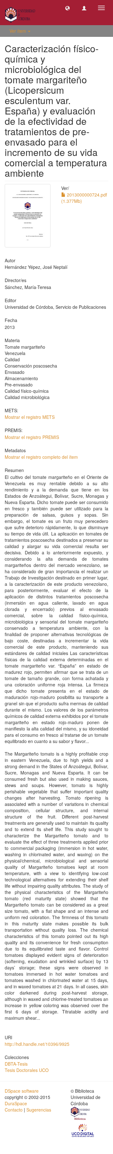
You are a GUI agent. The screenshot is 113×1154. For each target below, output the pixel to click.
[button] (67, 8)
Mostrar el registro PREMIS (32, 437)
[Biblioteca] (81, 1114)
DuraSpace (16, 1103)
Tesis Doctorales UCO (27, 1070)
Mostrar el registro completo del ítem (41, 457)
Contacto (14, 1110)
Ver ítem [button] (18, 31)
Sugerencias (38, 1110)
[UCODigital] (83, 1130)
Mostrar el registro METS (30, 417)
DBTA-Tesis (16, 1064)
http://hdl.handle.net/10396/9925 (37, 1044)
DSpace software (22, 1091)
